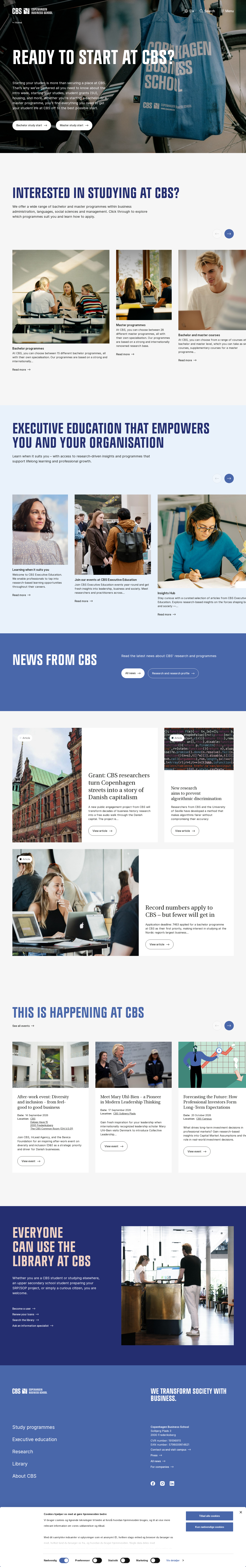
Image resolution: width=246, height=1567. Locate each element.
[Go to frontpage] (32, 11)
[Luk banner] (241, 1512)
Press (154, 1455)
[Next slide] (229, 233)
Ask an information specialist (30, 1325)
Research (22, 1451)
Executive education (34, 1439)
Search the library (23, 1320)
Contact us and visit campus (168, 1449)
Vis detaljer (173, 1560)
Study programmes (33, 1427)
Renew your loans (23, 1314)
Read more (19, 369)
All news (156, 1461)
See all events (21, 1025)
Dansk (189, 11)
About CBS (24, 1476)
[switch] (97, 1560)
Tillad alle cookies (209, 1515)
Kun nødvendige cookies (209, 1526)
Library (20, 1463)
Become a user (21, 1308)
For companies (160, 1466)
